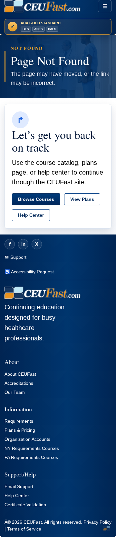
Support (17, 257)
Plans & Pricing (20, 430)
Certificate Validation (25, 504)
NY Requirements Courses (32, 448)
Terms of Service (24, 528)
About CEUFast (20, 374)
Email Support (19, 486)
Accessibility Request (32, 271)
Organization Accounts (27, 439)
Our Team (15, 392)
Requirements (19, 421)
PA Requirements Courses (31, 457)
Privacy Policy (97, 522)
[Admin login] (106, 528)
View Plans (82, 199)
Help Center (31, 215)
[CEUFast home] (42, 6)
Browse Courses (36, 199)
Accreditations (19, 383)
